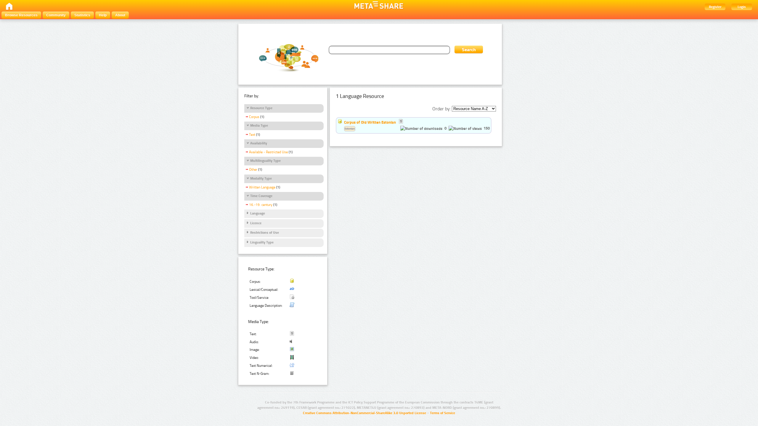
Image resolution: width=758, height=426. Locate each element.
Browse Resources (21, 15)
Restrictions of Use (264, 232)
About (120, 15)
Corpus (254, 117)
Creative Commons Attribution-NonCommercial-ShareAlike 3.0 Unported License (364, 413)
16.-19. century (260, 205)
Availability (258, 143)
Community (56, 15)
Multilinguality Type (265, 161)
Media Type (259, 125)
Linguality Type (262, 242)
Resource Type (261, 108)
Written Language (262, 187)
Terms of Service (442, 413)
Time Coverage (261, 196)
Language (257, 213)
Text (252, 135)
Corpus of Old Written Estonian (370, 122)
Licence (255, 223)
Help (103, 15)
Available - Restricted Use (268, 152)
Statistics (82, 15)
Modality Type (261, 178)
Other (253, 169)
